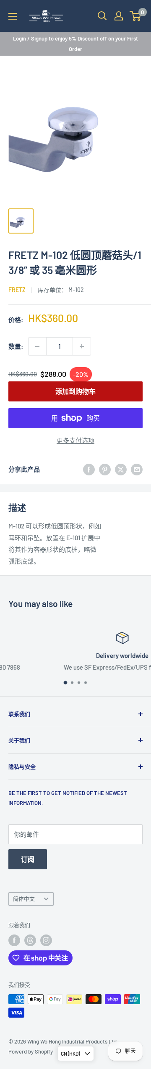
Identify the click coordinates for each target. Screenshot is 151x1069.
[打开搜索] (102, 15)
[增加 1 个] (82, 346)
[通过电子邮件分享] (137, 469)
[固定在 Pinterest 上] (105, 469)
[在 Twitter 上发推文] (121, 469)
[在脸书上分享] (89, 469)
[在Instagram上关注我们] (46, 940)
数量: (15, 346)
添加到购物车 (75, 391)
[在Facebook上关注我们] (14, 940)
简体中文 (24, 898)
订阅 (27, 859)
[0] (135, 16)
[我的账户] (119, 15)
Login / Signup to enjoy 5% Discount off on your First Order (75, 43)
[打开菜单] (12, 16)
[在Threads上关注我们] (30, 940)
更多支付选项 (75, 440)
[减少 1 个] (37, 346)
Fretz (17, 289)
